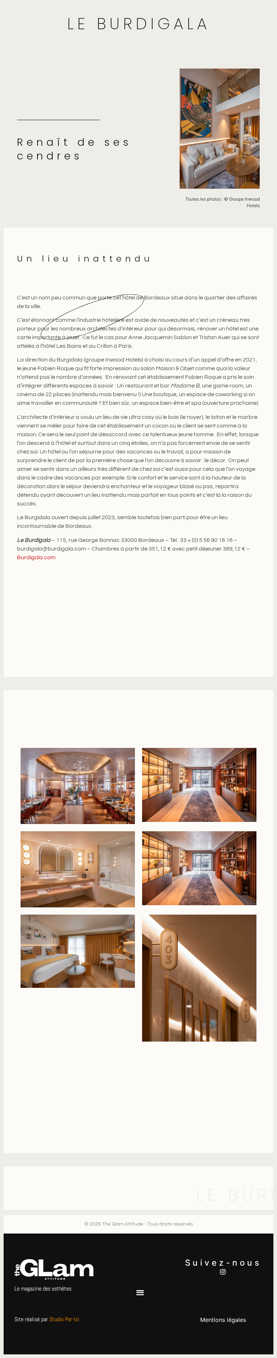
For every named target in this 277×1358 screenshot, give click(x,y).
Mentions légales (223, 1319)
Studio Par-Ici (64, 1319)
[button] (140, 1292)
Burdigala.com (36, 557)
